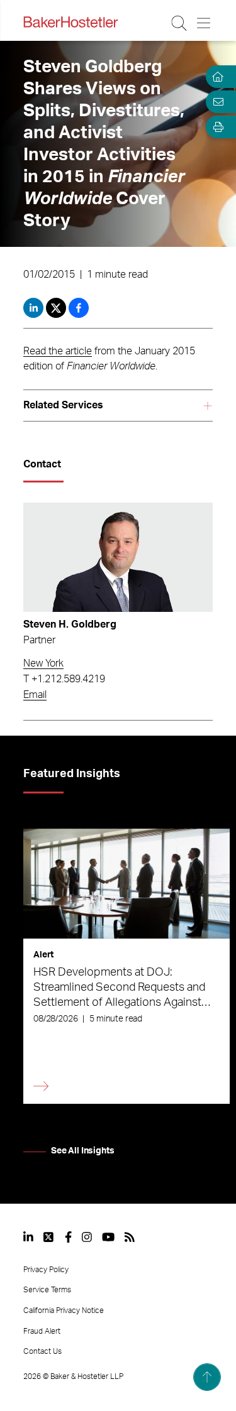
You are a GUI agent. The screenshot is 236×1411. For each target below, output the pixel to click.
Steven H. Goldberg (69, 624)
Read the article (57, 351)
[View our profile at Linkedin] (28, 1237)
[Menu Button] (204, 23)
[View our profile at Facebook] (68, 1237)
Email (35, 695)
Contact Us (42, 1351)
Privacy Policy (46, 1269)
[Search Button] (179, 23)
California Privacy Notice (63, 1310)
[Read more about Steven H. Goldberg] (118, 558)
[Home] (216, 76)
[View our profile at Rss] (130, 1237)
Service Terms (47, 1290)
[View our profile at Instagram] (87, 1237)
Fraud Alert (41, 1331)
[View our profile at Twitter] (49, 1237)
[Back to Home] (70, 22)
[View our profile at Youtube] (108, 1237)
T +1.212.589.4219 (64, 679)
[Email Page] (216, 101)
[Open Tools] (216, 126)
